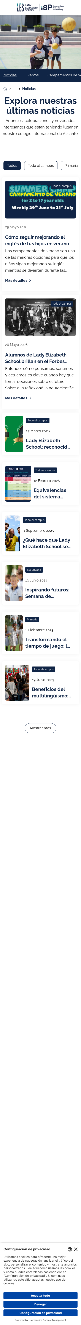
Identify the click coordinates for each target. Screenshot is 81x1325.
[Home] (41, 7)
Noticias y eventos (17, 89)
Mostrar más (40, 728)
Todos (12, 166)
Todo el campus (41, 166)
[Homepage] (8, 89)
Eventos (32, 75)
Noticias (10, 75)
